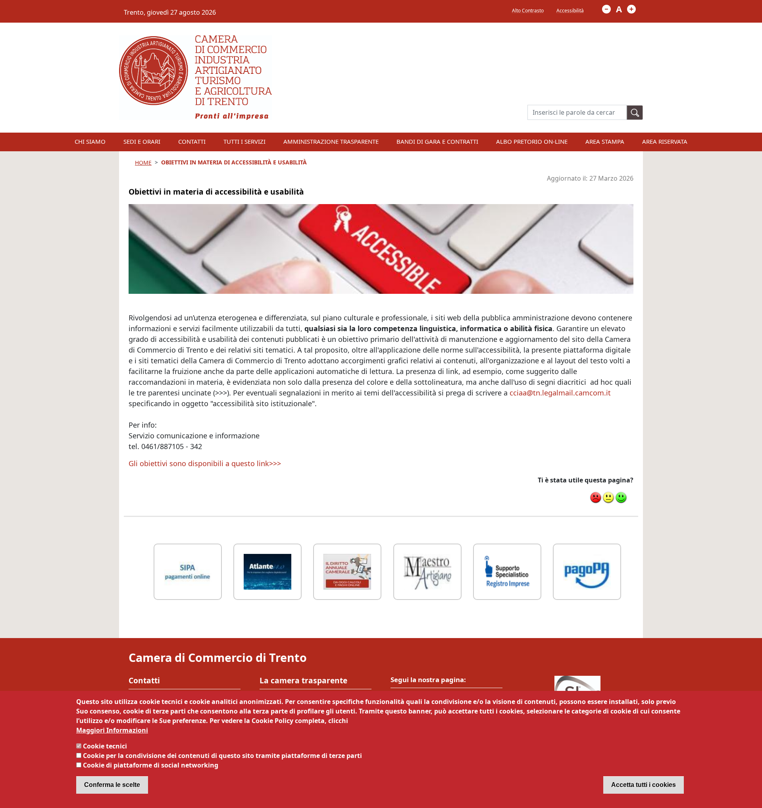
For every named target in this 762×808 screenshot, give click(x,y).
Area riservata (664, 141)
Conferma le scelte (112, 784)
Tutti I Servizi (244, 141)
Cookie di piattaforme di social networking (150, 765)
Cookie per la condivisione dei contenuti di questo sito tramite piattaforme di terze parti (222, 755)
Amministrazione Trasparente (331, 141)
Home (143, 162)
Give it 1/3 (595, 497)
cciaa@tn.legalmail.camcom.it (560, 392)
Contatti (192, 141)
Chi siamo (90, 141)
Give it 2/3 (608, 497)
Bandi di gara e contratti (437, 141)
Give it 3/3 (621, 497)
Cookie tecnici (105, 746)
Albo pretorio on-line (532, 141)
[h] (635, 112)
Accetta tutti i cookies (643, 784)
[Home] (195, 40)
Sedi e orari (141, 141)
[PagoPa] (587, 570)
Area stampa (604, 141)
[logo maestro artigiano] (427, 570)
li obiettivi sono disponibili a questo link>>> (207, 463)
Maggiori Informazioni (112, 730)
